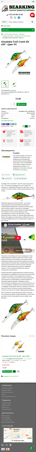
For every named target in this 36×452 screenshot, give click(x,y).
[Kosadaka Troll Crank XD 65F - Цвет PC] (18, 63)
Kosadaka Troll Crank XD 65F (22, 36)
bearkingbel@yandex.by (8, 422)
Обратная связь (6, 403)
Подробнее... (24, 169)
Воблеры (22, 34)
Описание (7, 174)
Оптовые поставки (7, 388)
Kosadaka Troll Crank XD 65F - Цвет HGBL (16, 356)
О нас (3, 394)
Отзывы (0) (8, 178)
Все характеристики (7, 120)
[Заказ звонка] (31, 448)
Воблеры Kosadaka (8, 36)
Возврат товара (6, 390)
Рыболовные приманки (11, 34)
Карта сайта (5, 407)
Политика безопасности (9, 396)
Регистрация (6, 25)
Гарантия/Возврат (21, 178)
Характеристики (19, 174)
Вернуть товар (6, 405)
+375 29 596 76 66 (6, 420)
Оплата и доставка (7, 392)
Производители (6, 409)
